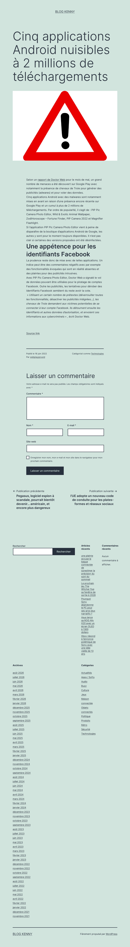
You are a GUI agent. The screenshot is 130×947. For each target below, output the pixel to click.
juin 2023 (18, 838)
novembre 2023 (21, 816)
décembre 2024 (21, 759)
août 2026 (18, 672)
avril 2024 (18, 794)
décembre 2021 (21, 912)
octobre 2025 (20, 716)
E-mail (71, 425)
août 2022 (18, 881)
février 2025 (19, 751)
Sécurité (85, 729)
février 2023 (19, 855)
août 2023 (18, 829)
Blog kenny (65, 11)
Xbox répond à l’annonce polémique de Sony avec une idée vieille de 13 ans (88, 645)
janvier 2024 (19, 807)
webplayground (37, 357)
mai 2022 (18, 894)
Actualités (86, 672)
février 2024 (19, 803)
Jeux (83, 694)
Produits (85, 720)
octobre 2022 (20, 872)
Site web (31, 441)
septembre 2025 (21, 720)
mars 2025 (18, 746)
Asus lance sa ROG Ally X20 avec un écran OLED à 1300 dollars (88, 625)
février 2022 (19, 903)
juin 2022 (18, 890)
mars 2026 (18, 694)
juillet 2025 (18, 729)
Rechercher (19, 546)
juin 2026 (18, 681)
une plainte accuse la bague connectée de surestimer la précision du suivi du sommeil (88, 567)
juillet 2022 (18, 885)
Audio (84, 681)
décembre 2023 (21, 811)
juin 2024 (18, 785)
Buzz (84, 686)
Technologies (97, 353)
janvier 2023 (19, 859)
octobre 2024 (20, 768)
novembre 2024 (21, 764)
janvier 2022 (19, 907)
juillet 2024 (19, 781)
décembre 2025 (21, 707)
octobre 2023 (20, 820)
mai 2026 (18, 686)
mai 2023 (18, 842)
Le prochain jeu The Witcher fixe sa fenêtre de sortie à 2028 (88, 589)
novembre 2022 (21, 868)
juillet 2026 (18, 677)
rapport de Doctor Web (51, 179)
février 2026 (19, 699)
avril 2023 (18, 846)
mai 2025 (18, 738)
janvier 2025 (19, 755)
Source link (33, 333)
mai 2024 (18, 790)
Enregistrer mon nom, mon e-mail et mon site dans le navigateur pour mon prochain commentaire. (66, 459)
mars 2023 (18, 851)
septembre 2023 (21, 825)
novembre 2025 (21, 712)
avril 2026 (18, 690)
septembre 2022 (21, 877)
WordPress (111, 934)
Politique (85, 716)
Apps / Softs (87, 677)
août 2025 (18, 725)
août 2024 (18, 777)
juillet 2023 (18, 833)
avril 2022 (18, 898)
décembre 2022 (21, 864)
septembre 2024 (22, 772)
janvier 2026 (19, 703)
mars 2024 (18, 799)
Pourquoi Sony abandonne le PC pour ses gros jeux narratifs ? (88, 606)
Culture (85, 690)
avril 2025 (18, 742)
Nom (29, 425)
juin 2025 (18, 733)
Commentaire (34, 393)
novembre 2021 (21, 916)
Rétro (84, 725)
